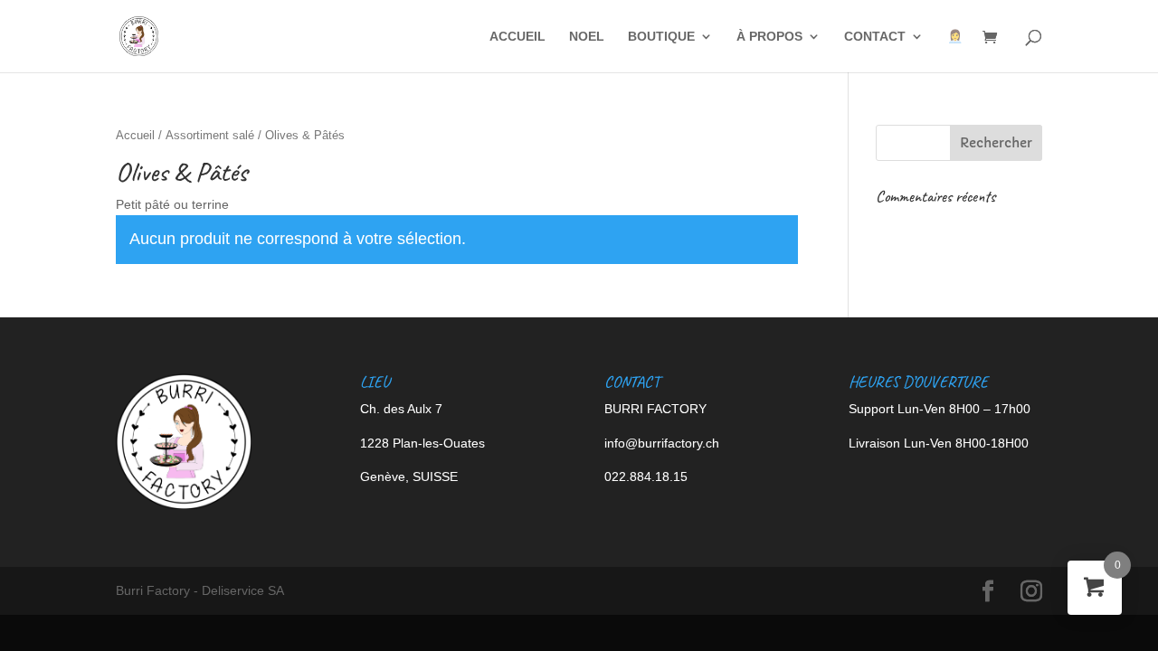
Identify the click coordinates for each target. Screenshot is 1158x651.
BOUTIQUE (661, 36)
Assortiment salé (210, 135)
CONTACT (875, 36)
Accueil (135, 135)
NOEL (586, 36)
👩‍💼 (955, 36)
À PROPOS (769, 36)
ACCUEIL (517, 36)
